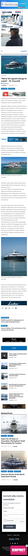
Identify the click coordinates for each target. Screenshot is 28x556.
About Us (9, 535)
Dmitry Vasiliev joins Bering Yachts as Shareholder (18, 354)
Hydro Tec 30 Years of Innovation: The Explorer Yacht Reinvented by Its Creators (13, 441)
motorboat (4, 435)
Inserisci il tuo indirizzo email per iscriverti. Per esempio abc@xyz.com (14, 515)
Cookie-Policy (16, 535)
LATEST (14, 348)
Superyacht (5, 83)
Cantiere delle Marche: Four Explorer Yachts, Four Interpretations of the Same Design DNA (16, 396)
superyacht (10, 435)
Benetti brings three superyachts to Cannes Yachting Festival (17, 385)
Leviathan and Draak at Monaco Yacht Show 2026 (17, 374)
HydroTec (4, 85)
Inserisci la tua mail (8, 508)
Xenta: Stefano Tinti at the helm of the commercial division (13, 329)
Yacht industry (11, 88)
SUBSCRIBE (9, 526)
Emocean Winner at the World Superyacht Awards (12, 475)
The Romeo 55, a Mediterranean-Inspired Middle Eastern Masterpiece (17, 365)
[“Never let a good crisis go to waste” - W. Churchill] (9, 308)
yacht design (4, 88)
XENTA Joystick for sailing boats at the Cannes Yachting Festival (12, 321)
